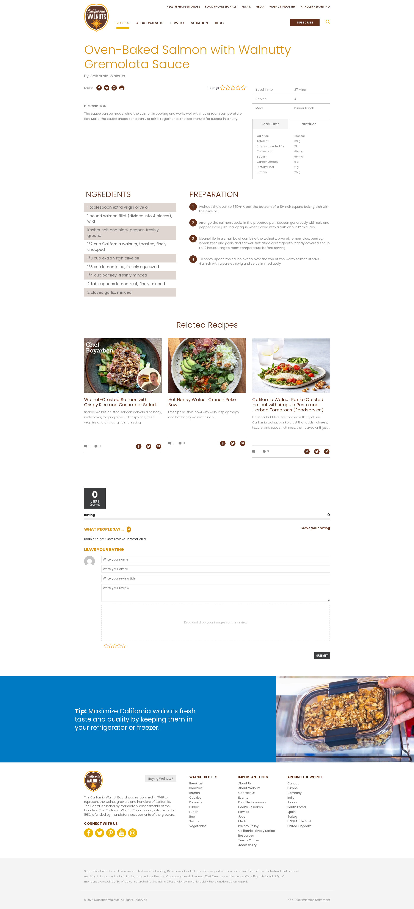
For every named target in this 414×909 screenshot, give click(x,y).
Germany (294, 793)
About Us (245, 783)
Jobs (241, 816)
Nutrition (199, 23)
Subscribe (305, 22)
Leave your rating (315, 527)
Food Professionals (221, 7)
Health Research (250, 807)
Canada (293, 783)
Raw (192, 816)
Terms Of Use (248, 840)
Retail (246, 7)
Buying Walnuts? (160, 778)
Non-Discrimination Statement (309, 900)
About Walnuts (149, 23)
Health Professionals (183, 7)
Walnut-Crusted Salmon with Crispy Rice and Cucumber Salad (120, 402)
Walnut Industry (282, 7)
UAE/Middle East (299, 821)
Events (243, 797)
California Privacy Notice (256, 831)
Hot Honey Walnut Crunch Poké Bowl (202, 402)
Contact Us (246, 793)
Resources (246, 835)
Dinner (299, 108)
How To (177, 23)
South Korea (296, 807)
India (291, 797)
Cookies (195, 797)
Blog (219, 23)
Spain (291, 812)
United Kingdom (299, 826)
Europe (292, 788)
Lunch (309, 108)
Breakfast (196, 783)
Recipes (122, 23)
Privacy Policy (248, 826)
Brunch (194, 793)
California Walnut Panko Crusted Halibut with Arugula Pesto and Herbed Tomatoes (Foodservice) (288, 405)
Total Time (270, 124)
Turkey (292, 816)
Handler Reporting (315, 7)
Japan (292, 802)
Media (260, 7)
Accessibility (247, 845)
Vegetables (197, 826)
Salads (194, 821)
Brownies (195, 788)
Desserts (195, 802)
